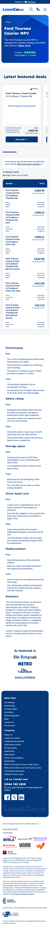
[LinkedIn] (21, 797)
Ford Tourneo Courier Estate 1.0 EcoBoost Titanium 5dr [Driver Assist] (13, 263)
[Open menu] (45, 9)
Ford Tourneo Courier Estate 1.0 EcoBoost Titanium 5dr (13, 194)
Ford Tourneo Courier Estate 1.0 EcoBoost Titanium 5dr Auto (13, 217)
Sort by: (6, 175)
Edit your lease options (28, 164)
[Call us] (38, 9)
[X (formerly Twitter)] (14, 797)
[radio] (18, 2)
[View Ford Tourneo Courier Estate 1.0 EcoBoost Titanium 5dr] (22, 113)
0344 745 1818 (15, 784)
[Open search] (31, 9)
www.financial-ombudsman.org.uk (22, 894)
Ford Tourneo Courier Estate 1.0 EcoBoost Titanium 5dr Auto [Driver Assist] (13, 311)
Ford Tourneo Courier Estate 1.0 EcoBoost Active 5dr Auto (13, 287)
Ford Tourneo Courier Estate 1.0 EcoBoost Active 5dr (13, 241)
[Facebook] (7, 797)
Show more (24, 45)
